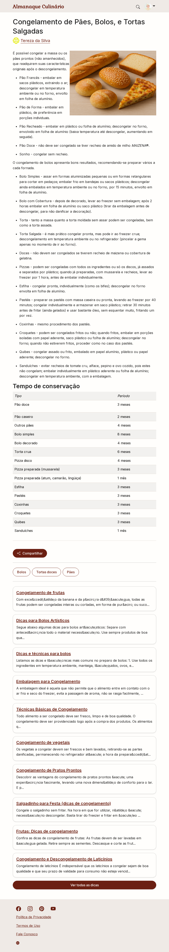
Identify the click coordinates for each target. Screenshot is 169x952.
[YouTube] (53, 908)
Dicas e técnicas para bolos (43, 653)
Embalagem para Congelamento (48, 681)
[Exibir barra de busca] (138, 6)
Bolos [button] (21, 572)
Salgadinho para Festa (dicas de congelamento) (63, 803)
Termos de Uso (28, 926)
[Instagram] (30, 908)
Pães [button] (71, 572)
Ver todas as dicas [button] (84, 885)
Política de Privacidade (33, 917)
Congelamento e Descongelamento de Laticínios (64, 859)
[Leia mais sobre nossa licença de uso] (17, 943)
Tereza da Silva (35, 40)
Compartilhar (32, 553)
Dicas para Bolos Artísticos (42, 620)
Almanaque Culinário (38, 6)
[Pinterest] (41, 908)
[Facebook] (18, 908)
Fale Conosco (27, 934)
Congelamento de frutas (40, 592)
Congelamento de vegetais (43, 742)
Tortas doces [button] (46, 572)
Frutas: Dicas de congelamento (47, 831)
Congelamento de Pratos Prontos (49, 770)
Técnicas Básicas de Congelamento (51, 709)
